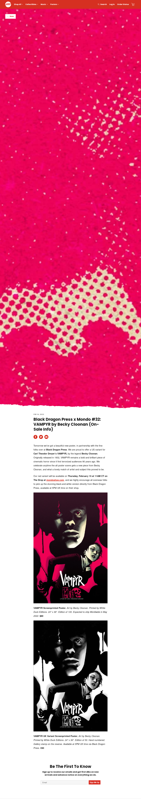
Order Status (123, 4)
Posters (53, 4)
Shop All (17, 4)
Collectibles (30, 4)
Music (43, 4)
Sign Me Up (94, 782)
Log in (112, 4)
